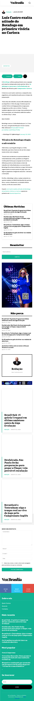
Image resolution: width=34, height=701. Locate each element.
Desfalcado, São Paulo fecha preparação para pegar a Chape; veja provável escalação (17, 218)
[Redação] (4, 12)
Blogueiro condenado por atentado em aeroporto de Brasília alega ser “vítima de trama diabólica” (16, 664)
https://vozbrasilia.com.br (17, 372)
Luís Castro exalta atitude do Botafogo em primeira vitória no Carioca (16, 190)
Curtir (6, 584)
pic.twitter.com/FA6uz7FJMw (11, 130)
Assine (17, 687)
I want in (17, 257)
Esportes (6, 66)
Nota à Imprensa (8, 653)
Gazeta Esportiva (15, 193)
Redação (8, 12)
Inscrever (28, 584)
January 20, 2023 (25, 134)
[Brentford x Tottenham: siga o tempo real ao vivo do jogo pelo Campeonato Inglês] (17, 490)
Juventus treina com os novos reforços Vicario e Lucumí (15, 346)
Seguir (17, 584)
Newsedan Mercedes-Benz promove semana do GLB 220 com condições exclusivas (16, 657)
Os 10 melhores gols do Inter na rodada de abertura (17, 233)
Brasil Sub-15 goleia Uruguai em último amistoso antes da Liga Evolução (17, 211)
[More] (25, 76)
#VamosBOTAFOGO (17, 128)
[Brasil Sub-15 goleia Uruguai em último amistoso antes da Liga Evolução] (17, 400)
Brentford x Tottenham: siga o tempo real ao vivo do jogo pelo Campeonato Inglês (17, 226)
